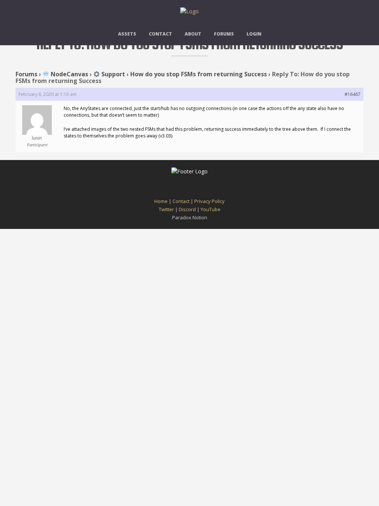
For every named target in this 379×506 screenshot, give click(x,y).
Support (112, 74)
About (193, 34)
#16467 (352, 94)
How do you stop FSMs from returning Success (198, 74)
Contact (160, 34)
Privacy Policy (209, 201)
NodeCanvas (68, 74)
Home (161, 201)
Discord (187, 209)
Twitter (166, 209)
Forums (224, 34)
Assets (127, 34)
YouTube (211, 209)
